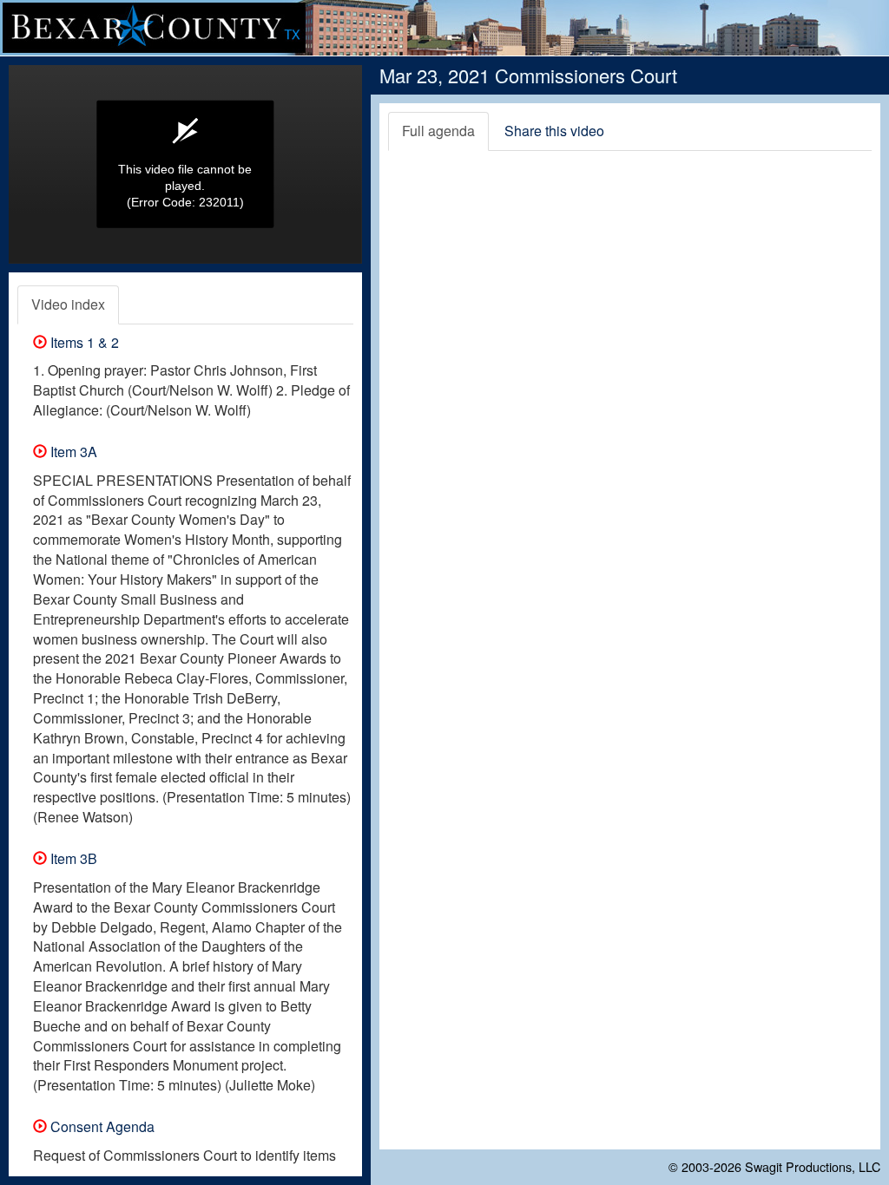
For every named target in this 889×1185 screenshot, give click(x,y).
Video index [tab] (68, 304)
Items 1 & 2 (83, 342)
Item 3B (72, 858)
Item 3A (72, 452)
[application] (185, 164)
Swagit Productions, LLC (812, 1166)
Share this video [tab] (554, 131)
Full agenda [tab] (438, 131)
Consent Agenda (101, 1126)
